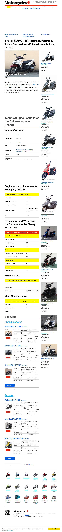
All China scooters (46, 34)
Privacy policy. (27, 515)
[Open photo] (22, 63)
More (8, 338)
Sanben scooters (44, 333)
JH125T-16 (47, 240)
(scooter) (16, 326)
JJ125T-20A (47, 269)
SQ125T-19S (47, 358)
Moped (39, 6)
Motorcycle (14, 6)
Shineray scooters (44, 148)
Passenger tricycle (35, 8)
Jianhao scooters (44, 242)
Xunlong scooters (44, 183)
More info (10, 530)
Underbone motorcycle (48, 6)
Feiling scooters (44, 304)
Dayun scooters (43, 64)
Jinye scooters (43, 123)
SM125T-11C (47, 331)
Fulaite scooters (44, 215)
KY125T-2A (46, 121)
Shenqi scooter (13, 322)
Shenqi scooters (44, 359)
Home (8, 6)
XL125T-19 (47, 182)
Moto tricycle (25, 8)
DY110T (46, 63)
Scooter (21, 6)
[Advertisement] (31, 21)
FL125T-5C (47, 302)
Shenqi (17, 135)
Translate (31, 464)
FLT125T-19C (47, 214)
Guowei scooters (44, 95)
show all (9, 385)
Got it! (54, 529)
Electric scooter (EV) (30, 6)
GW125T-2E (47, 93)
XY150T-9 (47, 147)
